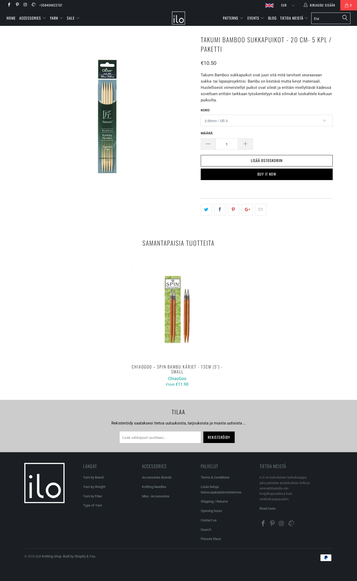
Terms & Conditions (215, 477)
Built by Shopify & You (79, 556)
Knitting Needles (154, 487)
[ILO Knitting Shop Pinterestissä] (17, 5)
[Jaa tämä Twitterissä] (206, 209)
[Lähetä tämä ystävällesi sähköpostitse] (260, 209)
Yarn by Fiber (92, 496)
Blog (272, 18)
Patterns (231, 18)
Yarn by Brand (93, 477)
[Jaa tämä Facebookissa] (220, 209)
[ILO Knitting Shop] (178, 18)
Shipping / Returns (214, 501)
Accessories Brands (157, 477)
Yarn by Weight (94, 487)
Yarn (54, 18)
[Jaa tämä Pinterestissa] (233, 209)
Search (206, 530)
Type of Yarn (92, 505)
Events (253, 18)
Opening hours (211, 511)
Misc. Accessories (155, 496)
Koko (205, 110)
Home (11, 18)
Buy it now (266, 174)
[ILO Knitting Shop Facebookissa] (9, 5)
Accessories (30, 18)
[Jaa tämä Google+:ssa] (247, 209)
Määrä (207, 133)
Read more (267, 508)
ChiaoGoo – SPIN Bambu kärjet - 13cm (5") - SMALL (177, 309)
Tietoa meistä (292, 18)
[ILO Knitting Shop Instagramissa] (25, 5)
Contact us (209, 520)
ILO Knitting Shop (48, 556)
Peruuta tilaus (211, 539)
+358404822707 (50, 5)
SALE (71, 18)
